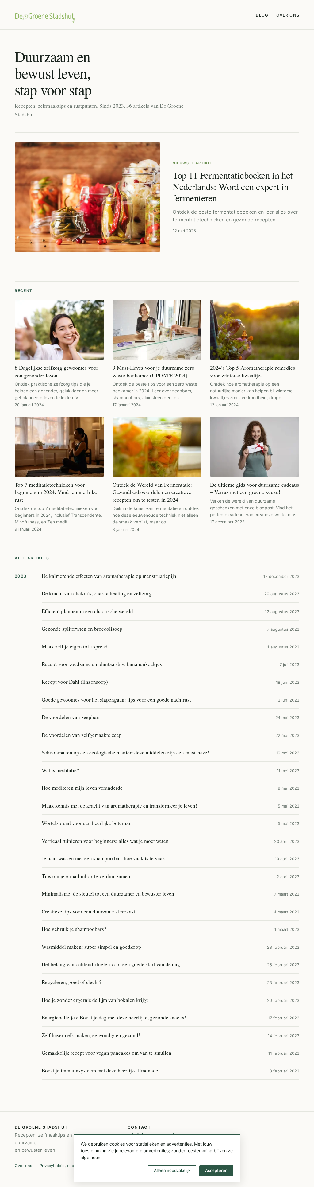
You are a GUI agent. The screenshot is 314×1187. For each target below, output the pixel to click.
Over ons (287, 15)
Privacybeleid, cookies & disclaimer (73, 1165)
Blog (262, 15)
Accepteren (216, 1170)
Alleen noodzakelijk (172, 1170)
